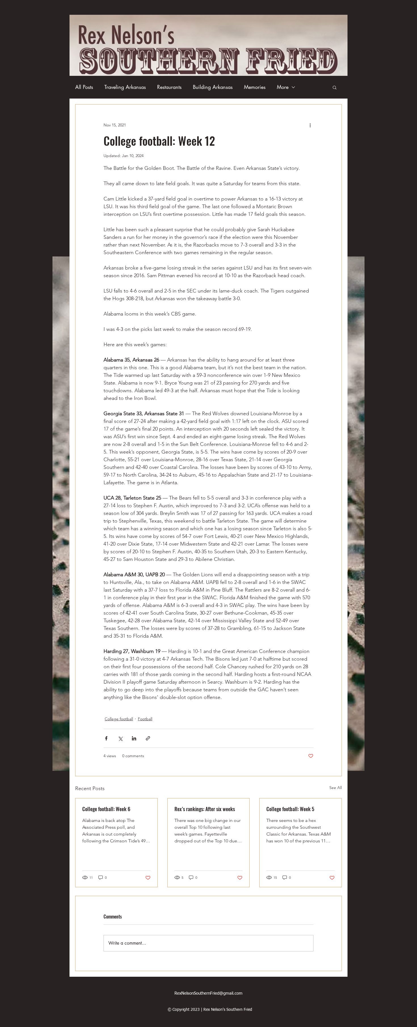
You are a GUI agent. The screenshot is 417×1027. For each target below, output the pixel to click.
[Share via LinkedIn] (134, 738)
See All (335, 787)
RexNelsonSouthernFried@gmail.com (208, 993)
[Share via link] (148, 738)
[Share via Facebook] (106, 738)
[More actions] (310, 125)
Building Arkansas (213, 87)
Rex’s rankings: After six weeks (204, 809)
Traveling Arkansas (125, 87)
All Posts (84, 87)
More (282, 87)
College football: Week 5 (290, 809)
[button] (334, 87)
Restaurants (169, 87)
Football (145, 718)
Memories (255, 87)
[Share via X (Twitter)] (120, 738)
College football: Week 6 (106, 809)
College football (119, 718)
